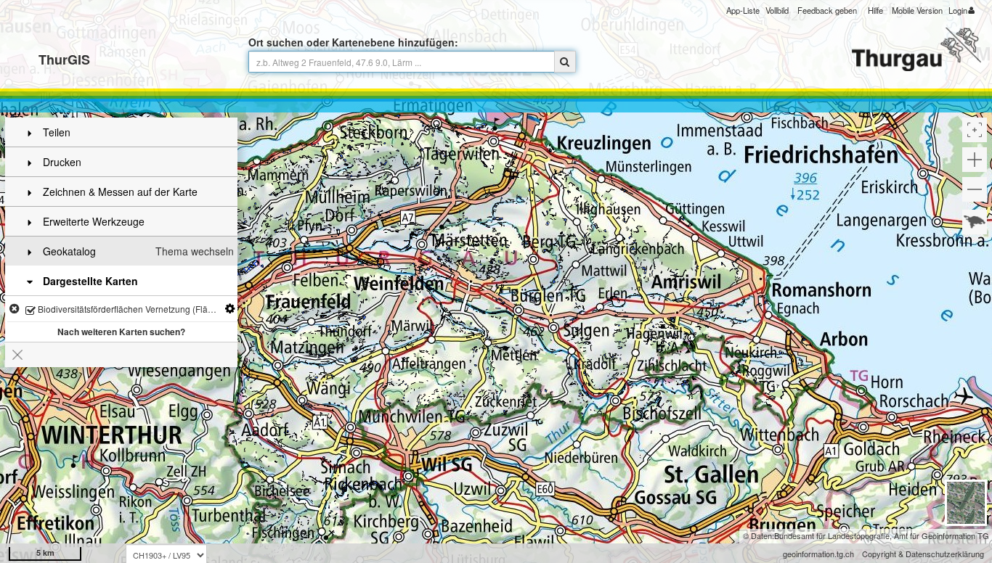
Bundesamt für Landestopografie (832, 535)
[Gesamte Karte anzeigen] (974, 222)
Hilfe (875, 10)
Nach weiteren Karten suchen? (121, 331)
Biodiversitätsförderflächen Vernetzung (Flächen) (133, 309)
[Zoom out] (974, 189)
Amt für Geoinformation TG (941, 535)
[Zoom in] (974, 159)
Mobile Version (917, 10)
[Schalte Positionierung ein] (974, 130)
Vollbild (777, 10)
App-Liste (743, 10)
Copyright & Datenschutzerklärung (923, 553)
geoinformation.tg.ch (818, 553)
